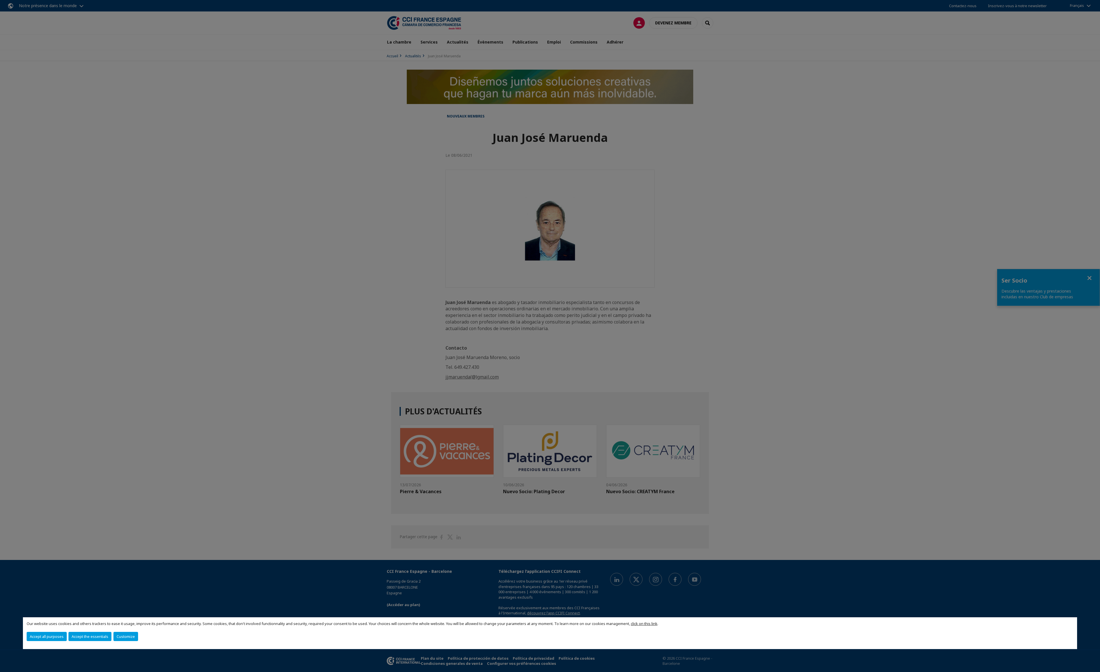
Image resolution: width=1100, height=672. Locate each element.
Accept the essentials (90, 636)
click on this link (644, 623)
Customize (126, 636)
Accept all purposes (47, 636)
